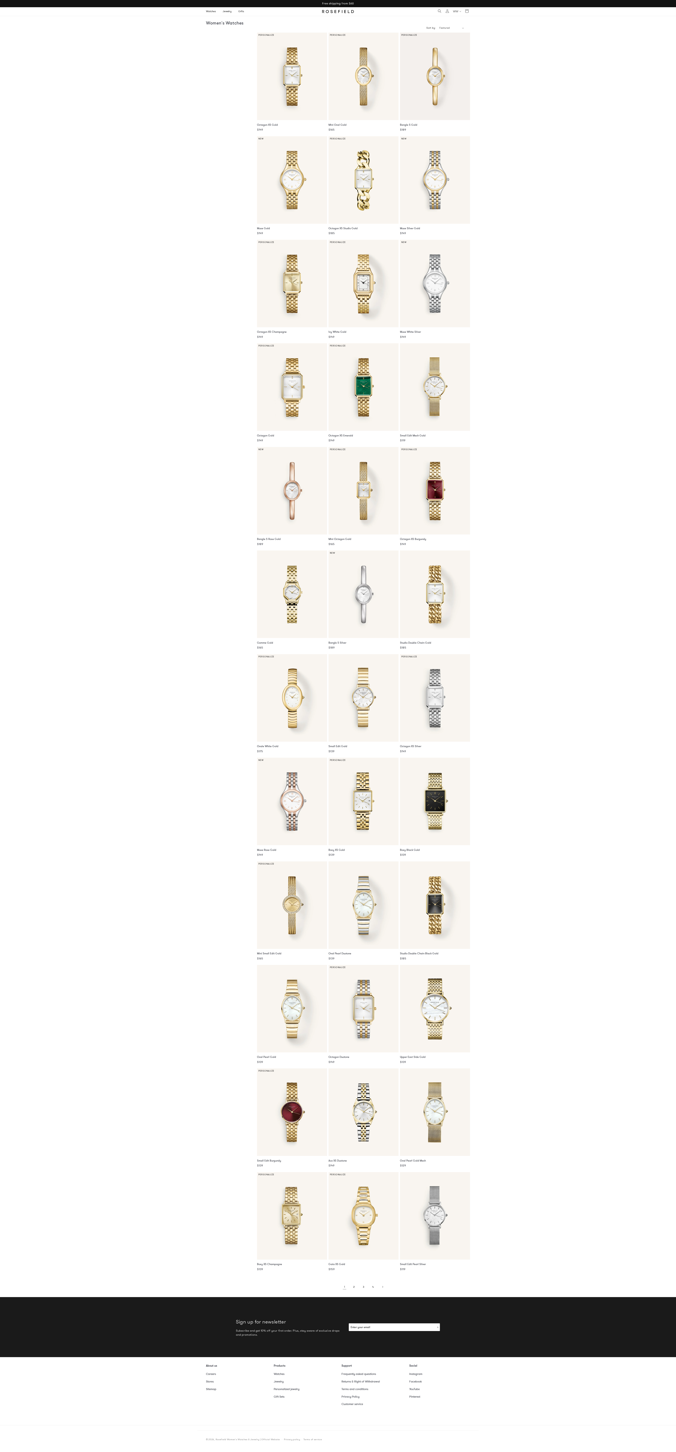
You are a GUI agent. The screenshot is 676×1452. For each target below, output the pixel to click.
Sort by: (431, 28)
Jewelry (279, 1382)
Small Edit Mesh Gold (412, 435)
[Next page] (382, 1287)
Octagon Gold (265, 435)
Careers (211, 1374)
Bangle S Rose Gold (269, 539)
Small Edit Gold (337, 746)
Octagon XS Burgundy (413, 539)
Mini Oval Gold (337, 125)
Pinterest (414, 1397)
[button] (212, 11)
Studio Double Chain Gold (415, 642)
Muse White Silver (410, 332)
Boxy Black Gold (410, 850)
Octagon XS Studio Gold (343, 228)
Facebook (415, 1382)
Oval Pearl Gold (266, 1057)
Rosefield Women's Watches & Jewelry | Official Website (248, 1439)
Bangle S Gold (408, 125)
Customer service (352, 1404)
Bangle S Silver (337, 642)
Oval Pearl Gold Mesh (413, 1160)
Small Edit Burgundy (269, 1160)
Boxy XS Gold (336, 850)
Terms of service (312, 1439)
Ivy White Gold (337, 332)
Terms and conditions (355, 1389)
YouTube (414, 1389)
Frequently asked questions (359, 1374)
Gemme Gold (265, 642)
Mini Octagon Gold (339, 539)
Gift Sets (279, 1397)
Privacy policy (292, 1439)
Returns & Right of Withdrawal (361, 1382)
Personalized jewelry (286, 1389)
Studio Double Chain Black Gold (419, 953)
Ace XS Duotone (337, 1160)
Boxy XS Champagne (269, 1264)
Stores (210, 1382)
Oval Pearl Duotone (339, 953)
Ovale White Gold (267, 746)
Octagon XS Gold (267, 125)
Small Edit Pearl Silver (413, 1264)
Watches (279, 1374)
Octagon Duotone (338, 1057)
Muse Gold (263, 228)
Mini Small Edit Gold (269, 953)
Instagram (415, 1374)
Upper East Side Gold (412, 1057)
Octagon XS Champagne (272, 332)
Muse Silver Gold (410, 228)
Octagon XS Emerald (340, 435)
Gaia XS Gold (336, 1264)
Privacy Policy (350, 1397)
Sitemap (211, 1389)
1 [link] (344, 1287)
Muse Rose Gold (266, 850)
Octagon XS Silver (410, 746)
